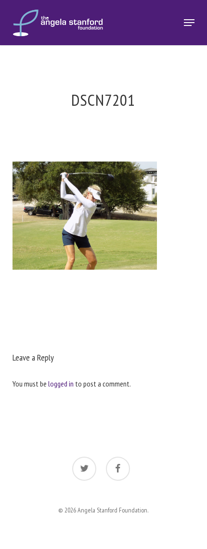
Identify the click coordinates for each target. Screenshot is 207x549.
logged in (61, 383)
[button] (189, 22)
